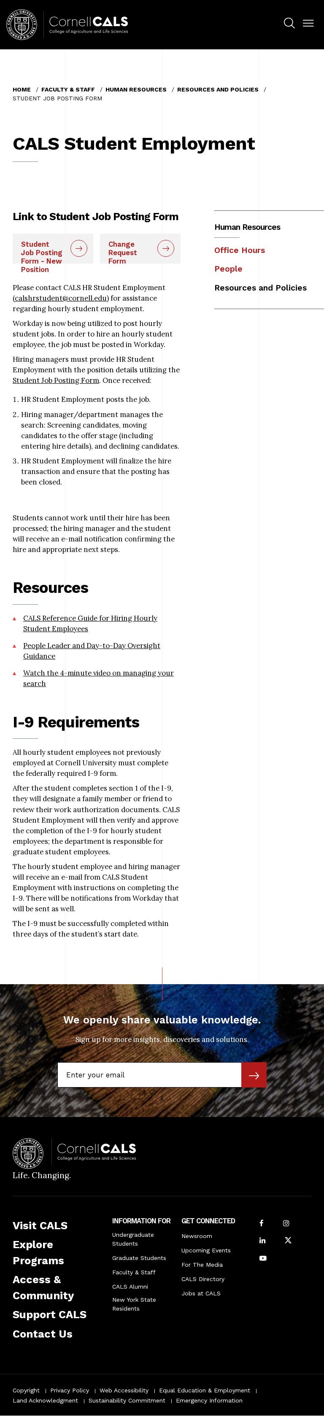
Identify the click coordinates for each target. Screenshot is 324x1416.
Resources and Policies (218, 89)
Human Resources (136, 89)
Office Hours (239, 250)
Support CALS (49, 1314)
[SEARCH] (289, 23)
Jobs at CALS (201, 1293)
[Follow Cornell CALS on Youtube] (263, 1259)
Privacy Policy (69, 1390)
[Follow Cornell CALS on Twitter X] (288, 1241)
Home (22, 89)
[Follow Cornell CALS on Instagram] (286, 1224)
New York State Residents (134, 1304)
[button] (308, 23)
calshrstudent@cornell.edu (61, 298)
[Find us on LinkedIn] (262, 1241)
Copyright (26, 1390)
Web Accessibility (124, 1390)
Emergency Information (209, 1400)
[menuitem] (289, 24)
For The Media (202, 1264)
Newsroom (196, 1236)
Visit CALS (40, 1225)
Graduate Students (139, 1257)
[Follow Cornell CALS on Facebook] (261, 1224)
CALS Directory (202, 1279)
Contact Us (43, 1333)
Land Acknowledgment (45, 1400)
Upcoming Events (206, 1250)
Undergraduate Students (133, 1239)
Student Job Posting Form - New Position (41, 252)
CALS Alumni (130, 1286)
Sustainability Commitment (127, 1400)
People (228, 269)
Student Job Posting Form (56, 380)
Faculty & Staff (68, 89)
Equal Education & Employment (204, 1390)
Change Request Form (122, 252)
